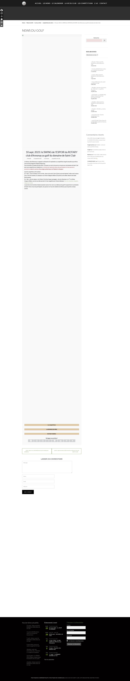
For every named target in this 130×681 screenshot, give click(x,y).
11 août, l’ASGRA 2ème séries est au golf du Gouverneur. (98, 69)
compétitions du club (56, 158)
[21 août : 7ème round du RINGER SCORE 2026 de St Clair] (88, 63)
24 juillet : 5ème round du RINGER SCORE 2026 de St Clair (97, 103)
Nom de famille (70, 630)
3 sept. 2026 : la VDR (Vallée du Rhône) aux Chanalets (55, 642)
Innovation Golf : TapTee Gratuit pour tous (97, 115)
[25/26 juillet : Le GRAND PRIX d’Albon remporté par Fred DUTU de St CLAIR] (88, 96)
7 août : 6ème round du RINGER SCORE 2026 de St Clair (97, 76)
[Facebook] (31, 440)
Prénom (68, 625)
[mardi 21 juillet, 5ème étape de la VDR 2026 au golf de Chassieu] (88, 122)
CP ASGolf (29, 158)
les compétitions (85, 3)
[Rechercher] (104, 40)
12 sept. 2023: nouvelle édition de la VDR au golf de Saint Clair (66, 451)
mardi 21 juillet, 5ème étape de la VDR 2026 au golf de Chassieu (98, 121)
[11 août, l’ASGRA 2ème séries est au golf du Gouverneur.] (88, 70)
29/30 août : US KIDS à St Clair (56, 634)
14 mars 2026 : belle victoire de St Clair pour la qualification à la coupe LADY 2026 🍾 (96, 156)
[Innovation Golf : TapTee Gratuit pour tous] (88, 116)
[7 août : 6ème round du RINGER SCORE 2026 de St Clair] (88, 76)
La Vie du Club (70, 3)
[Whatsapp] (49, 440)
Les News (46, 3)
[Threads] (37, 440)
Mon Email (69, 635)
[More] (72, 440)
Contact (103, 3)
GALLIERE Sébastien (92, 138)
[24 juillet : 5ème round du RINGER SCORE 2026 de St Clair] (88, 103)
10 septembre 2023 (37, 158)
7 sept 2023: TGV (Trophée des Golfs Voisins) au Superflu (36, 451)
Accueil (38, 3)
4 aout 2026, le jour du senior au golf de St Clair (98, 82)
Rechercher (96, 37)
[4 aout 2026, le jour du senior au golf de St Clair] (88, 83)
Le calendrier (57, 3)
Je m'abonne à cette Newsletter (76, 641)
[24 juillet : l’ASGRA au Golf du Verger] (88, 110)
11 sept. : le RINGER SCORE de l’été (54, 655)
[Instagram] (43, 440)
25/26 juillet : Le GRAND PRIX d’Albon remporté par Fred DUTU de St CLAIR (98, 96)
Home (23, 22)
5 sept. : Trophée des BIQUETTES (55, 648)
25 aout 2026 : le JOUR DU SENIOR (55, 628)
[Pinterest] (66, 440)
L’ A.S (96, 3)
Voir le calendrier (49, 659)
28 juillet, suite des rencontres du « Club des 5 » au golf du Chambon (98, 89)
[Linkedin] (60, 440)
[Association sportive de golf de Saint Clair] (24, 2)
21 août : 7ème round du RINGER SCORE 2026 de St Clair (97, 63)
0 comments (46, 158)
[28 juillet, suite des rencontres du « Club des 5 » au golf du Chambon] (88, 89)
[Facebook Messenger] (54, 440)
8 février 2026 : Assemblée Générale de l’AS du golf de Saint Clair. (96, 163)
